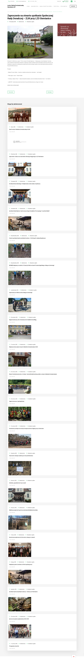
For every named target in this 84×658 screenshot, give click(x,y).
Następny (50, 92)
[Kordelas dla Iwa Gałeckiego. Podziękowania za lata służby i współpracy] (19, 169)
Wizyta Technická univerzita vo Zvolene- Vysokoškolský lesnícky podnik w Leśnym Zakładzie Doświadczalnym (33, 374)
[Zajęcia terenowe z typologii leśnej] (19, 386)
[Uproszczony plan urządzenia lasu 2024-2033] (19, 604)
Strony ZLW (59, 1)
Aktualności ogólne (30, 21)
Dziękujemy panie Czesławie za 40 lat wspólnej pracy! (20, 564)
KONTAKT (73, 6)
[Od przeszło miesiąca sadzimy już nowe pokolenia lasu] (19, 440)
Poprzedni (11, 92)
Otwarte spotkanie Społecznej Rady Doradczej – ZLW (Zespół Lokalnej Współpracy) (27, 238)
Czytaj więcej (11, 131)
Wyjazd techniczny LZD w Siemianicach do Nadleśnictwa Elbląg (22, 319)
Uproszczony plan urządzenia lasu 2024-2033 (19, 619)
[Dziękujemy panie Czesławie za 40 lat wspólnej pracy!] (19, 549)
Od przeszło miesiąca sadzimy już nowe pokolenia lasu (21, 455)
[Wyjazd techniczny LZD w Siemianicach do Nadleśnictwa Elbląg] (19, 305)
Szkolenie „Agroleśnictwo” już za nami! (17, 483)
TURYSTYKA (56, 6)
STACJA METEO (64, 6)
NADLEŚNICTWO (34, 6)
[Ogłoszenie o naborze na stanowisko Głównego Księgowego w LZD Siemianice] (19, 141)
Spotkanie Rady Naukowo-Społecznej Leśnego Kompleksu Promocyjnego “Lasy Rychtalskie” (29, 211)
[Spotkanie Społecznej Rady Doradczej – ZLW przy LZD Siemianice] (19, 576)
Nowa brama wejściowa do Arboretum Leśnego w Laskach (22, 537)
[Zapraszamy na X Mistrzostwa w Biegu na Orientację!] (19, 277)
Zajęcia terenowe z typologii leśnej (16, 401)
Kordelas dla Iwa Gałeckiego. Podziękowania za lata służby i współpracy (24, 183)
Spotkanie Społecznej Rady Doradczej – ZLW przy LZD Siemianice (23, 591)
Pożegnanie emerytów (14, 646)
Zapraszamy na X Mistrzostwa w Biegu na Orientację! (20, 292)
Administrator (21, 21)
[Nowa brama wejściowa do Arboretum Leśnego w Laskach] (19, 522)
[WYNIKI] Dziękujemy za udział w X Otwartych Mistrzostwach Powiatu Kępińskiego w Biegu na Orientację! (31, 265)
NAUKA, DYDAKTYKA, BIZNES (46, 6)
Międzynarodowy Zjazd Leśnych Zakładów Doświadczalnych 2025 (23, 347)
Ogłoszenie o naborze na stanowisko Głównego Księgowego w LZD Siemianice (26, 156)
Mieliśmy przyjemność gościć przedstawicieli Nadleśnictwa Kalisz (23, 510)
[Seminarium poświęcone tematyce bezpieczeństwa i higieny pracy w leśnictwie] (19, 413)
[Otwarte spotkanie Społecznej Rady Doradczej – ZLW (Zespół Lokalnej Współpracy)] (19, 223)
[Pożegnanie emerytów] (19, 631)
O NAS (28, 6)
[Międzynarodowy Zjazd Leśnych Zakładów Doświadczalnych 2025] (19, 332)
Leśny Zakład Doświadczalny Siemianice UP (15, 6)
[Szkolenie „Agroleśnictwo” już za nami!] (19, 468)
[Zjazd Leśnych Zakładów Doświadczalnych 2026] (19, 114)
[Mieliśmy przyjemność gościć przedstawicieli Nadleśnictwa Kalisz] (19, 495)
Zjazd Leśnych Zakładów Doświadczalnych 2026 (19, 129)
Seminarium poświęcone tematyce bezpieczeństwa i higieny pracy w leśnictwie (26, 428)
